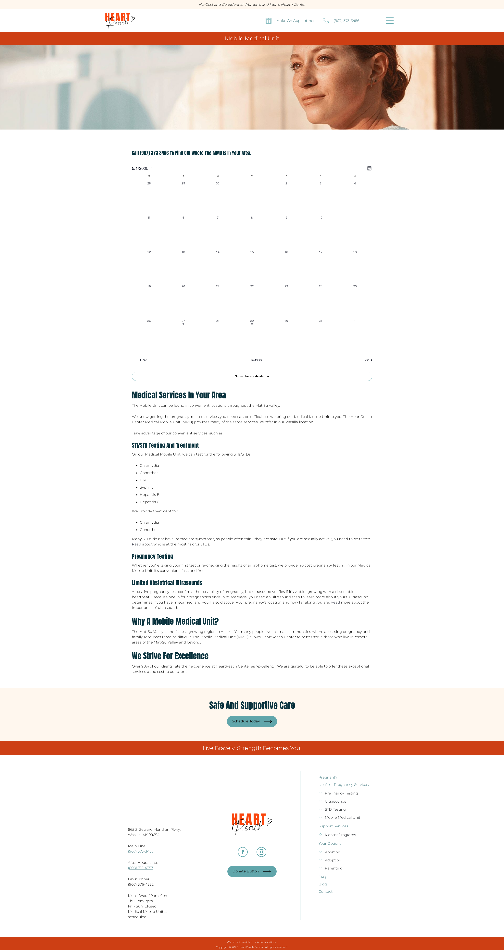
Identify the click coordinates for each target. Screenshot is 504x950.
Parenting (334, 868)
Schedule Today (246, 721)
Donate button (246, 871)
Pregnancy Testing (341, 793)
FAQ (322, 877)
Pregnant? (328, 777)
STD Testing (335, 809)
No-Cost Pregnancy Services (344, 784)
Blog (323, 884)
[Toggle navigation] (389, 20)
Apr (144, 359)
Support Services (333, 826)
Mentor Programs (340, 835)
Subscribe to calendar (250, 376)
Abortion (332, 852)
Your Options (330, 843)
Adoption (333, 860)
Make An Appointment (296, 21)
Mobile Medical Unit (342, 817)
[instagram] (261, 852)
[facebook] (243, 852)
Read (136, 544)
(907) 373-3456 (346, 21)
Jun (367, 359)
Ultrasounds (335, 801)
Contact (326, 891)
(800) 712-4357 (140, 868)
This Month (256, 359)
